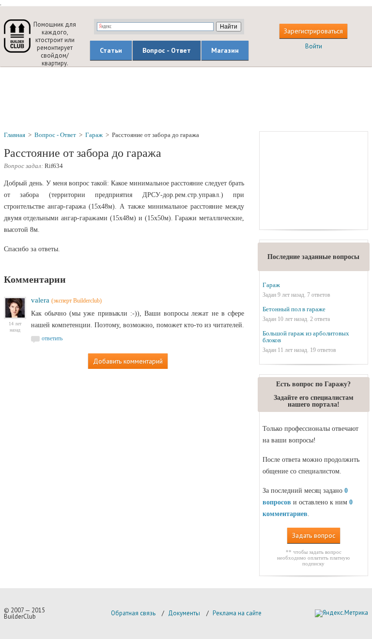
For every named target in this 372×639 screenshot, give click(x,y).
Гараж (271, 285)
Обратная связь (133, 613)
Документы (184, 613)
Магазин (225, 50)
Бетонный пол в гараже (294, 309)
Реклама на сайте (237, 613)
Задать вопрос (313, 535)
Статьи (111, 50)
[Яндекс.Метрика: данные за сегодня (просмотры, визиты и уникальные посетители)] (341, 613)
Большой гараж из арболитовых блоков (306, 337)
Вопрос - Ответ (166, 50)
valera (40, 300)
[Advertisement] (186, 98)
